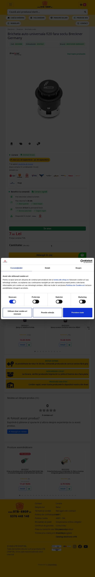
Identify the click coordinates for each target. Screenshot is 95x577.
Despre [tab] (79, 268)
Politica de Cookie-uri (75, 285)
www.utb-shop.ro (61, 280)
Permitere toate (77, 312)
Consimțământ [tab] (16, 268)
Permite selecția (47, 312)
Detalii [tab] (47, 268)
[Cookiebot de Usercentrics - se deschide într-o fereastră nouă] (82, 261)
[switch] (36, 301)
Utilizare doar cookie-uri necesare (17, 312)
